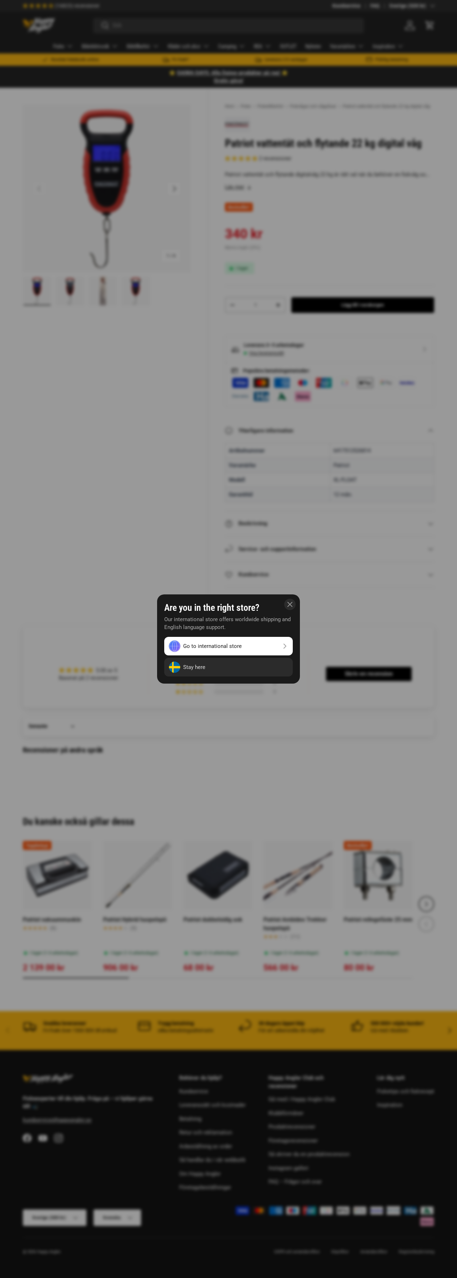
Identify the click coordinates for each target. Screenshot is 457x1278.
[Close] (290, 604)
